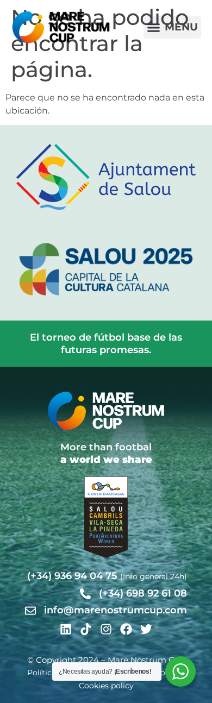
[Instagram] (106, 629)
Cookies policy (106, 686)
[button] (173, 27)
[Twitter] (146, 629)
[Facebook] (126, 629)
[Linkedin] (66, 629)
